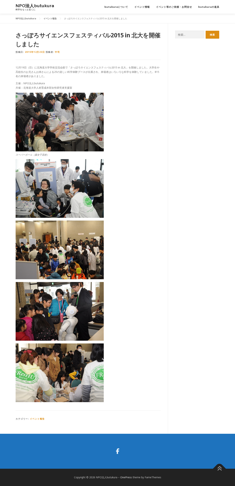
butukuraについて (116, 6)
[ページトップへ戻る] (219, 468)
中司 (57, 52)
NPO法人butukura (35, 5)
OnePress (126, 477)
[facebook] (117, 451)
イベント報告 (37, 418)
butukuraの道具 (208, 6)
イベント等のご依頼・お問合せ (174, 6)
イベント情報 (142, 6)
